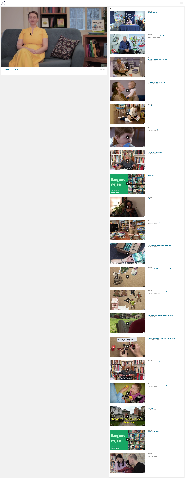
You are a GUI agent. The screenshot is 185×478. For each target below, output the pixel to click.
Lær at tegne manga (152, 12)
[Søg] (181, 3)
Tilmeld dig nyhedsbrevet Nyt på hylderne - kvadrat (160, 245)
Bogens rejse (151, 175)
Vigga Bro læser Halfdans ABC (155, 152)
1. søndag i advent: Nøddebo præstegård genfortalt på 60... (162, 291)
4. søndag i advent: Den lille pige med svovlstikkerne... (161, 268)
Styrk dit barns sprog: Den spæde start (157, 59)
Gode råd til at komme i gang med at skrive (158, 198)
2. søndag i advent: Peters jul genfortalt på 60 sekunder (161, 338)
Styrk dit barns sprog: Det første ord (156, 105)
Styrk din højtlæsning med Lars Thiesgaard (158, 35)
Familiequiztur (151, 408)
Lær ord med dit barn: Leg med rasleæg (157, 385)
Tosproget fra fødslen (153, 454)
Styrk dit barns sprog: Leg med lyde (156, 82)
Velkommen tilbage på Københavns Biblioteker (159, 222)
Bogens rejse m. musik (153, 431)
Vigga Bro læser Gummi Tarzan (155, 361)
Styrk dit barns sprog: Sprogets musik (157, 129)
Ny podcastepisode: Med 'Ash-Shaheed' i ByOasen (160, 315)
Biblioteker (4, 70)
